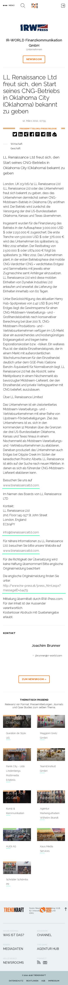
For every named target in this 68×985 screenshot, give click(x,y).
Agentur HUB (48, 949)
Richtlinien (32, 981)
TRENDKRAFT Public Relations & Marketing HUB (34, 5)
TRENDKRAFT (39, 975)
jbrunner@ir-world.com (48, 655)
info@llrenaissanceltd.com (21, 532)
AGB (43, 981)
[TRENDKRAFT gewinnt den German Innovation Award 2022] (45, 912)
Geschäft (15, 148)
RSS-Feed (39, 962)
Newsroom (34, 59)
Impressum (53, 981)
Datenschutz (16, 981)
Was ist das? (13, 935)
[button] (15, 134)
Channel (44, 935)
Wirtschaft (16, 143)
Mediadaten (13, 949)
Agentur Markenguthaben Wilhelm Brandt (50, 813)
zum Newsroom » (34, 679)
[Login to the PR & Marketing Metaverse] (63, 6)
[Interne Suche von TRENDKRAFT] (23, 5)
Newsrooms (13, 962)
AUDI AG (11, 846)
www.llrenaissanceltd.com (21, 485)
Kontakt (45, 962)
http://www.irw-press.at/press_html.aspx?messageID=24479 (32, 588)
